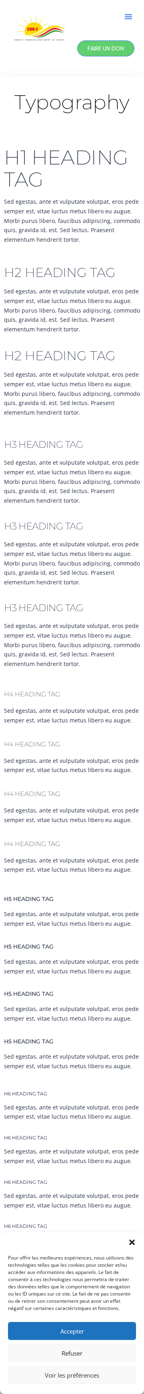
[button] (132, 1242)
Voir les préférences (72, 1375)
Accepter (72, 1331)
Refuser (72, 1353)
